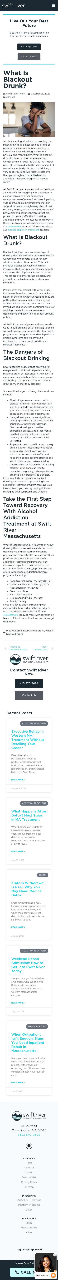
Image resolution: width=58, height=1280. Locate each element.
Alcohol (10, 97)
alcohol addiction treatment (23, 230)
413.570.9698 (13, 227)
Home (29, 1163)
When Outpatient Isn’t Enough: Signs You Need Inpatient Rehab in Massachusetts (27, 1042)
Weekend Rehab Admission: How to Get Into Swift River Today (28, 965)
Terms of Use (29, 1177)
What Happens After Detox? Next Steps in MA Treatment (28, 815)
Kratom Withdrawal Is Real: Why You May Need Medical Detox (27, 889)
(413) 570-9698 (29, 1134)
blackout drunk (35, 631)
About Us (29, 1168)
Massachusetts (29, 1228)
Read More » (18, 779)
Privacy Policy (29, 1182)
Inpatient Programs (29, 1205)
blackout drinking (16, 631)
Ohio (29, 1232)
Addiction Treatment (29, 1200)
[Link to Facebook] (29, 1146)
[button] (53, 5)
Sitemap (29, 1187)
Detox (29, 1210)
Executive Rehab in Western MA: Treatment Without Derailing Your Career (27, 739)
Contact (29, 1173)
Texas (29, 1223)
